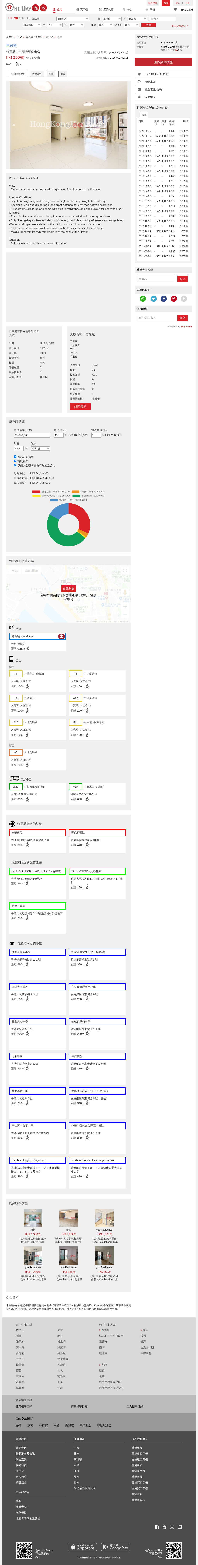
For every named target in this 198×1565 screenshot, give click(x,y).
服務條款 (106, 1557)
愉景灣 (20, 1364)
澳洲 (76, 1470)
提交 (182, 278)
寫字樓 (84, 9)
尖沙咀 (61, 1353)
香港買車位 (138, 1499)
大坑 (60, 1370)
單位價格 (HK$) (23, 430)
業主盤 (35, 18)
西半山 (20, 1330)
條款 (33, 443)
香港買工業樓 (140, 1488)
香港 (19, 1425)
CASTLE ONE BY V (111, 1335)
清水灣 (20, 1347)
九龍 (103, 1364)
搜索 (148, 25)
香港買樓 (137, 1476)
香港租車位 (138, 1470)
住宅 (59, 9)
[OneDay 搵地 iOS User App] (82, 1547)
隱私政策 (116, 1557)
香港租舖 (137, 1465)
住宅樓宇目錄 (24, 1406)
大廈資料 (37, 73)
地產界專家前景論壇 (28, 1518)
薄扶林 (20, 1376)
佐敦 (60, 1330)
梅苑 (33, 1229)
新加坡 (69, 1425)
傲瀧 (143, 1341)
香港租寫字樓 (140, 1453)
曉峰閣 (103, 1353)
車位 (129, 9)
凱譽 (102, 1370)
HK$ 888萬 (68, 1271)
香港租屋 (137, 1447)
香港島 (104, 1330)
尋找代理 (21, 1476)
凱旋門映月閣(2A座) (111, 1387)
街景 (63, 73)
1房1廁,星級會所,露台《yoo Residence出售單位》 (104, 1242)
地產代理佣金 (99, 430)
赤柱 (60, 1335)
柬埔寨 (78, 1459)
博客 (18, 1501)
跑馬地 (20, 1341)
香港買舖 (137, 1494)
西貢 (18, 1370)
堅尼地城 (62, 1359)
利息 (16, 443)
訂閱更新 (80, 406)
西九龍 (20, 1353)
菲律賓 (43, 1425)
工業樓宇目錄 (135, 1406)
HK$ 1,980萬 (33, 1234)
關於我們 (21, 1447)
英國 (76, 1476)
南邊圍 (61, 1376)
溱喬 (143, 1335)
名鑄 (102, 1376)
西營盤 (20, 1382)
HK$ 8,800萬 (68, 1234)
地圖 (51, 73)
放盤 (166, 3)
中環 (60, 1387)
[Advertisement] (68, 285)
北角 (60, 1382)
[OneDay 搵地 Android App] (115, 1547)
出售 (144, 114)
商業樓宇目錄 (79, 1406)
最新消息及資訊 (25, 1453)
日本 (76, 1453)
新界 (144, 1330)
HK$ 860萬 (104, 1271)
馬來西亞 (85, 1425)
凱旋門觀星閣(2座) (110, 1382)
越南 (30, 1425)
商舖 (152, 9)
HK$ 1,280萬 (33, 1271)
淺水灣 (61, 1341)
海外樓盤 (152, 3)
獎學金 (20, 1470)
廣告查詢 (21, 1459)
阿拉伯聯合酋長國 (85, 1488)
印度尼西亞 (104, 1425)
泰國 (56, 1425)
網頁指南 (21, 1482)
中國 (76, 1447)
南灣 (102, 1347)
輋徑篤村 (146, 1353)
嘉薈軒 (103, 1341)
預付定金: (60, 430)
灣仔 (18, 1335)
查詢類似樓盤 (163, 62)
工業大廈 (108, 9)
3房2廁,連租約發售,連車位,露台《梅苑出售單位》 (32, 1242)
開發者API (22, 1506)
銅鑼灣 (61, 1347)
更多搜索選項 (178, 25)
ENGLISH (187, 9)
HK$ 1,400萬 (104, 1234)
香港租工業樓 (140, 1459)
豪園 (68, 1229)
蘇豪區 (20, 1387)
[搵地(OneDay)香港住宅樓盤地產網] (26, 6)
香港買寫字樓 (140, 1482)
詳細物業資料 (18, 73)
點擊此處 (68, 588)
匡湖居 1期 (147, 1347)
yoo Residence (104, 1229)
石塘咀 (61, 1364)
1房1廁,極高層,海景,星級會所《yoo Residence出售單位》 (104, 1279)
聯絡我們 (21, 1465)
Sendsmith (186, 326)
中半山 (20, 1359)
